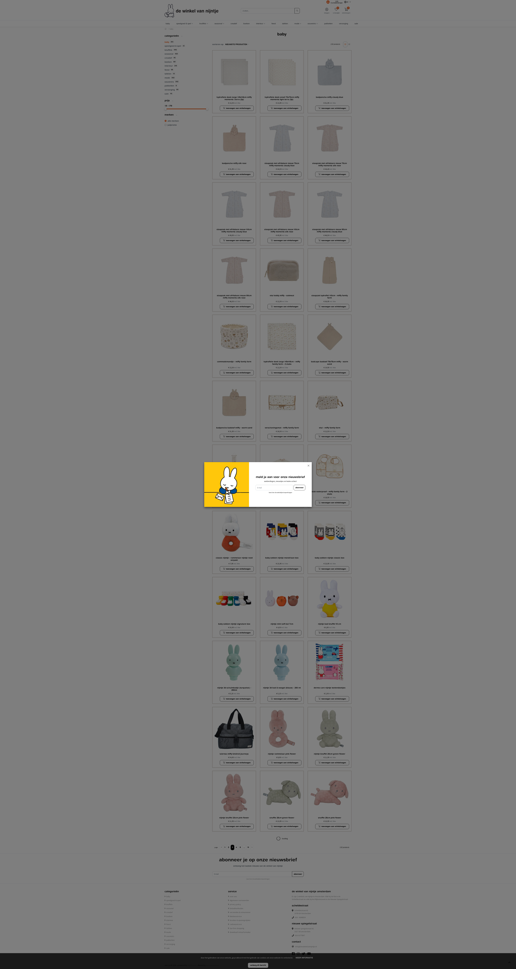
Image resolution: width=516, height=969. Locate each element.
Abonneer (299, 488)
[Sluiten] (308, 465)
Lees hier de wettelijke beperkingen (280, 492)
